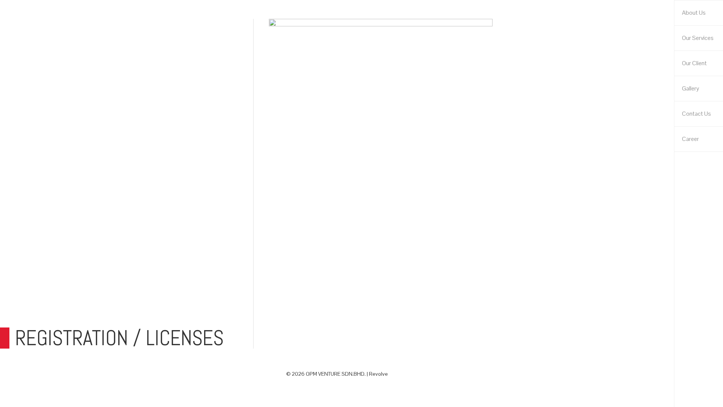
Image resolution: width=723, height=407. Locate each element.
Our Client (694, 63)
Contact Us (696, 114)
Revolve (378, 373)
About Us (694, 13)
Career (690, 139)
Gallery (690, 88)
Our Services (698, 38)
